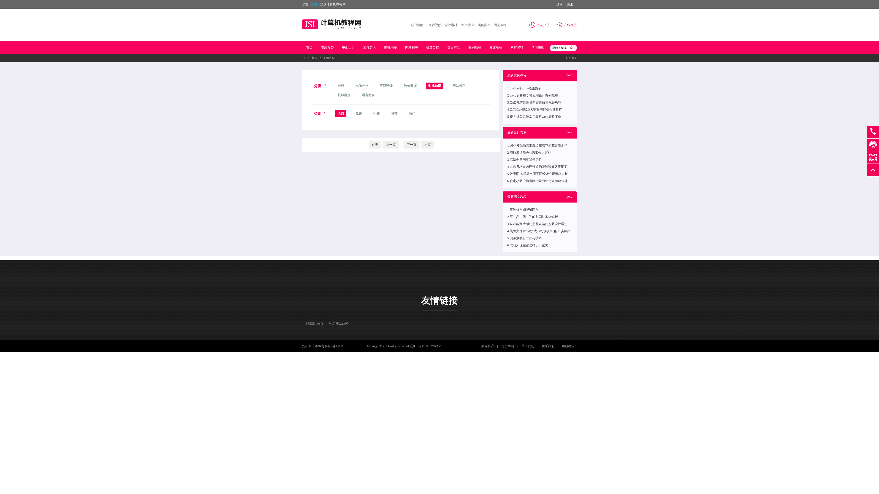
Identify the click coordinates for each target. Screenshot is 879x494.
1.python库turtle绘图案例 (524, 88)
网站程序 (411, 47)
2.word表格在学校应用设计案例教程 (532, 95)
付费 (376, 113)
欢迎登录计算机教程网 (324, 4)
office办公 (468, 25)
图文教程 (500, 25)
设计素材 (451, 25)
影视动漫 (390, 47)
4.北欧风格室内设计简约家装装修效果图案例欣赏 (542, 167)
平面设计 (348, 47)
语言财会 (453, 47)
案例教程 (474, 47)
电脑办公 (327, 47)
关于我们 (527, 346)
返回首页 (571, 57)
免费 (358, 113)
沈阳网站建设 (338, 324)
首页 (309, 47)
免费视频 (435, 25)
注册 (570, 4)
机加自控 (432, 47)
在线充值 (570, 25)
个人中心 (542, 25)
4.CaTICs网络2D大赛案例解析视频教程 (534, 109)
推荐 (394, 113)
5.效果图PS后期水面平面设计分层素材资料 (537, 174)
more (569, 75)
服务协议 (487, 346)
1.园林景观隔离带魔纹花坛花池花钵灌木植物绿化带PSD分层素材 (553, 145)
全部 (341, 86)
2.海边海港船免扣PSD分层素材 (529, 152)
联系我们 (548, 346)
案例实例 (484, 25)
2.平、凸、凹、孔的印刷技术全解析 (532, 217)
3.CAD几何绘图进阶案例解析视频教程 (534, 102)
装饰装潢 (369, 47)
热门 (412, 113)
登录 (559, 4)
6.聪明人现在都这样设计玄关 (527, 245)
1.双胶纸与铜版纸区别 (523, 210)
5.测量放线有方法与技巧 (524, 238)
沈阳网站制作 (314, 324)
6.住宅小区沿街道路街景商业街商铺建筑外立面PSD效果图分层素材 (554, 181)
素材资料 (516, 47)
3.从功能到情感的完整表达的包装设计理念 (537, 224)
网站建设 (568, 346)
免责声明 (507, 346)
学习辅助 (538, 47)
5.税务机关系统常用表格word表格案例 (534, 116)
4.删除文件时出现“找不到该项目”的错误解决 (538, 231)
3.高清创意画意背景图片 (524, 159)
